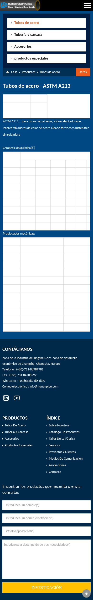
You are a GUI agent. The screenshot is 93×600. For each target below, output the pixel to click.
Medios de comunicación (66, 459)
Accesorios (22, 47)
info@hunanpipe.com (44, 386)
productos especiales (31, 58)
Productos (28, 72)
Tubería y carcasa (28, 35)
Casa (14, 72)
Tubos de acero (26, 23)
